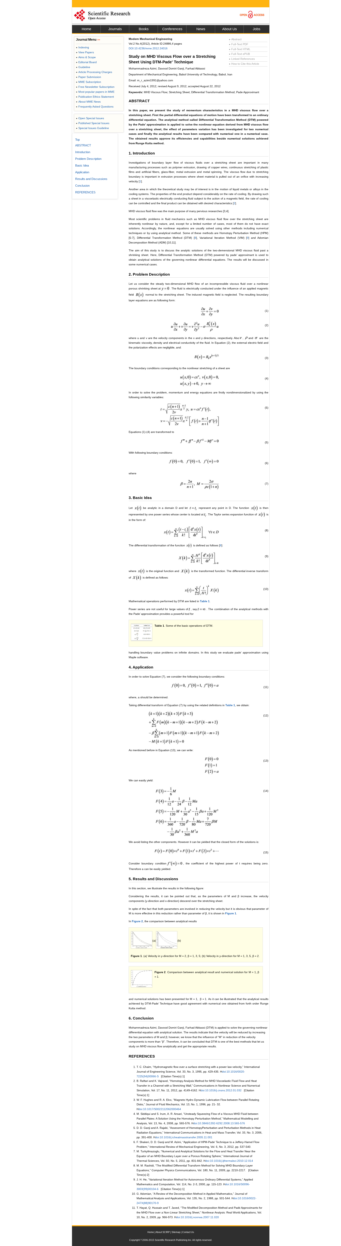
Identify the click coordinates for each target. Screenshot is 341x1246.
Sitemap (175, 1232)
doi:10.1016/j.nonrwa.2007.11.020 (197, 1217)
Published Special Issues (92, 123)
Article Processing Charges (94, 72)
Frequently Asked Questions (94, 106)
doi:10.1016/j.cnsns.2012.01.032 (221, 1090)
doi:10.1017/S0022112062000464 (160, 1109)
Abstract (235, 39)
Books (144, 29)
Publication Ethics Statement (95, 96)
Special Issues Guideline (92, 128)
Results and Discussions (91, 179)
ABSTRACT (83, 145)
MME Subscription (88, 81)
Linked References (242, 58)
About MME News (88, 101)
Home (86, 29)
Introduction (82, 152)
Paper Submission (88, 77)
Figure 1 (230, 913)
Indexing (82, 47)
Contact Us (188, 1232)
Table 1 (205, 601)
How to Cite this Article (244, 63)
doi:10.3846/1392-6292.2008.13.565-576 (219, 1123)
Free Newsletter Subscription (95, 86)
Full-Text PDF (238, 44)
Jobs (256, 29)
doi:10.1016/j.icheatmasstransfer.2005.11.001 (183, 1137)
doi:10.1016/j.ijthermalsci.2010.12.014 (229, 1160)
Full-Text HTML (239, 49)
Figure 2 (137, 921)
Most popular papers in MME (95, 91)
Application (82, 172)
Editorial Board (86, 62)
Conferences (172, 29)
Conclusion (82, 185)
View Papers (85, 52)
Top (77, 139)
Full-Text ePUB (239, 53)
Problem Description (88, 158)
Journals (115, 29)
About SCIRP (163, 1232)
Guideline (83, 67)
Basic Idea (82, 165)
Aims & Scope (86, 57)
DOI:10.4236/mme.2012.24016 (148, 48)
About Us (229, 29)
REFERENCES (85, 192)
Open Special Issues (90, 118)
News (200, 29)
